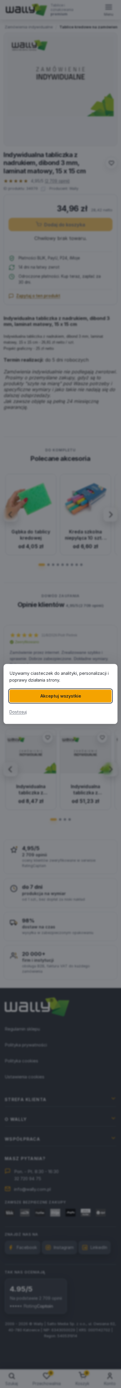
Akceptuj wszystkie (60, 695)
